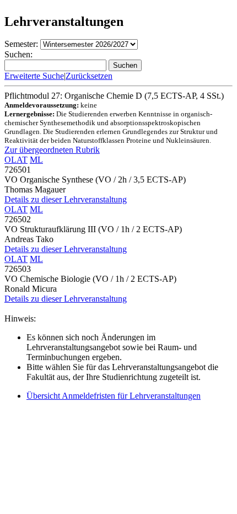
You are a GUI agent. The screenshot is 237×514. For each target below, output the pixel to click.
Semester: (21, 44)
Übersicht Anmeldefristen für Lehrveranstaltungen (113, 395)
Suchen (125, 65)
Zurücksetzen (89, 76)
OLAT (16, 159)
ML (36, 159)
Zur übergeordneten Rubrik (52, 149)
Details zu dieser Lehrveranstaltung (65, 199)
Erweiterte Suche (34, 76)
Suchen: (18, 54)
